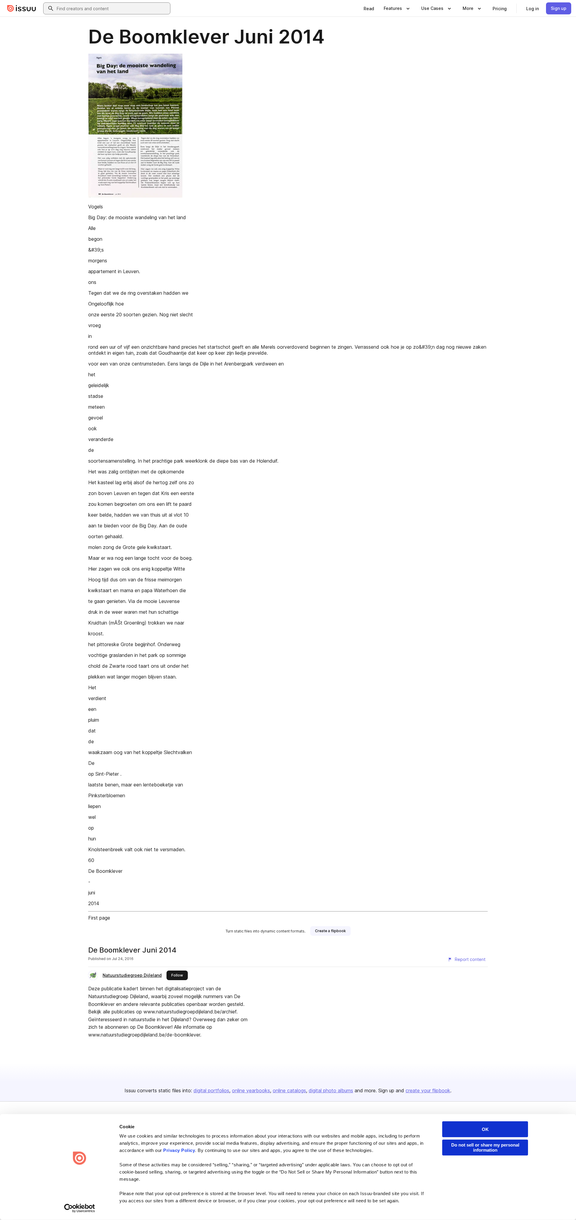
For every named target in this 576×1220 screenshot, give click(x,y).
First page (99, 918)
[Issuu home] (21, 8)
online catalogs (289, 1090)
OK (485, 1129)
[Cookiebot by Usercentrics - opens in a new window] (79, 1208)
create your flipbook (428, 1090)
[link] (369, 8)
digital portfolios (211, 1090)
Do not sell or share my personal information (485, 1147)
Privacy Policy (179, 1150)
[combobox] (112, 8)
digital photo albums (331, 1090)
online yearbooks (251, 1090)
